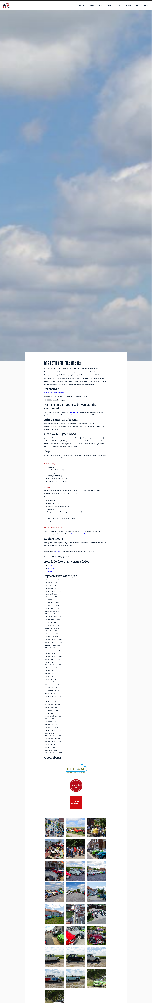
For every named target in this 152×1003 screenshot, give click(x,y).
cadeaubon (128, 5)
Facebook (51, 568)
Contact (145, 5)
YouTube (50, 571)
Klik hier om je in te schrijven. (54, 393)
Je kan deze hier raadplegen (79, 534)
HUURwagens (82, 5)
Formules (111, 5)
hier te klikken (74, 412)
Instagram (51, 565)
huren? (92, 5)
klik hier (57, 551)
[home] (6, 5)
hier (55, 557)
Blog (119, 5)
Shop (137, 5)
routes (101, 5)
